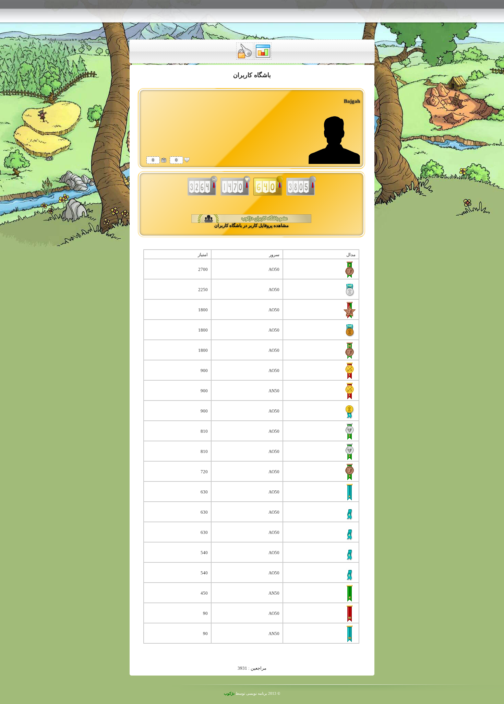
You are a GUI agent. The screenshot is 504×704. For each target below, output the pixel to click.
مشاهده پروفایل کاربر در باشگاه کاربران (251, 225)
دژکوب (229, 693)
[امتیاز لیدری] (163, 160)
